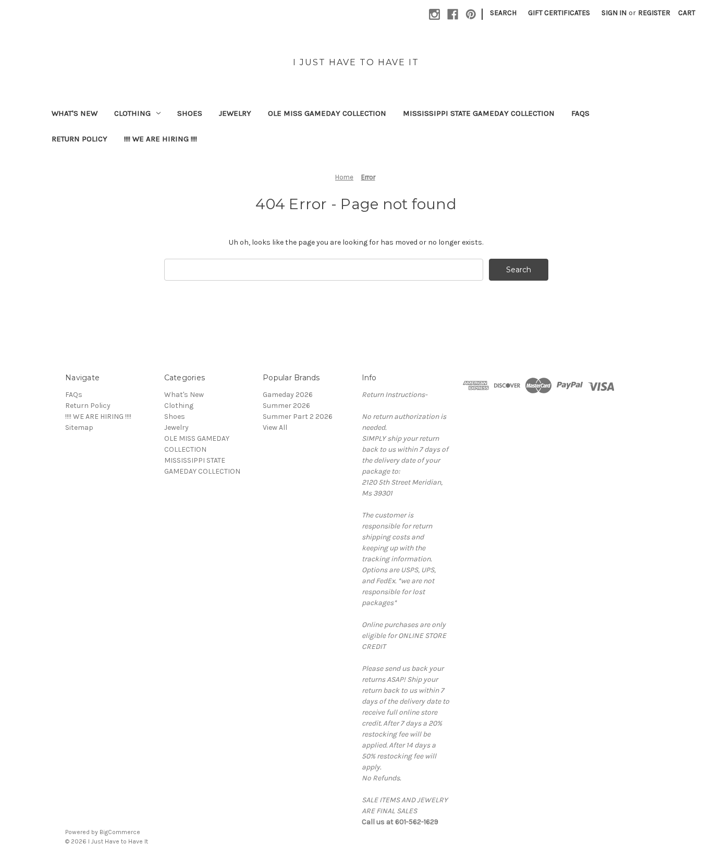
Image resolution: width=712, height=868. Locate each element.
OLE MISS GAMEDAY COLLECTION (327, 113)
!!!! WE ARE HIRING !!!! (160, 138)
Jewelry (235, 113)
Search (503, 12)
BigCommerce (120, 832)
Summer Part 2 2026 (298, 416)
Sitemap (79, 427)
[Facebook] (452, 14)
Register (654, 12)
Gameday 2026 (288, 394)
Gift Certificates (559, 12)
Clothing (132, 113)
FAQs (580, 113)
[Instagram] (434, 14)
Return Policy (79, 138)
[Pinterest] (470, 14)
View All (275, 427)
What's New (74, 113)
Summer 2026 (286, 405)
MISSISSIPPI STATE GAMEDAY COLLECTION (479, 113)
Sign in (614, 12)
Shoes (189, 113)
